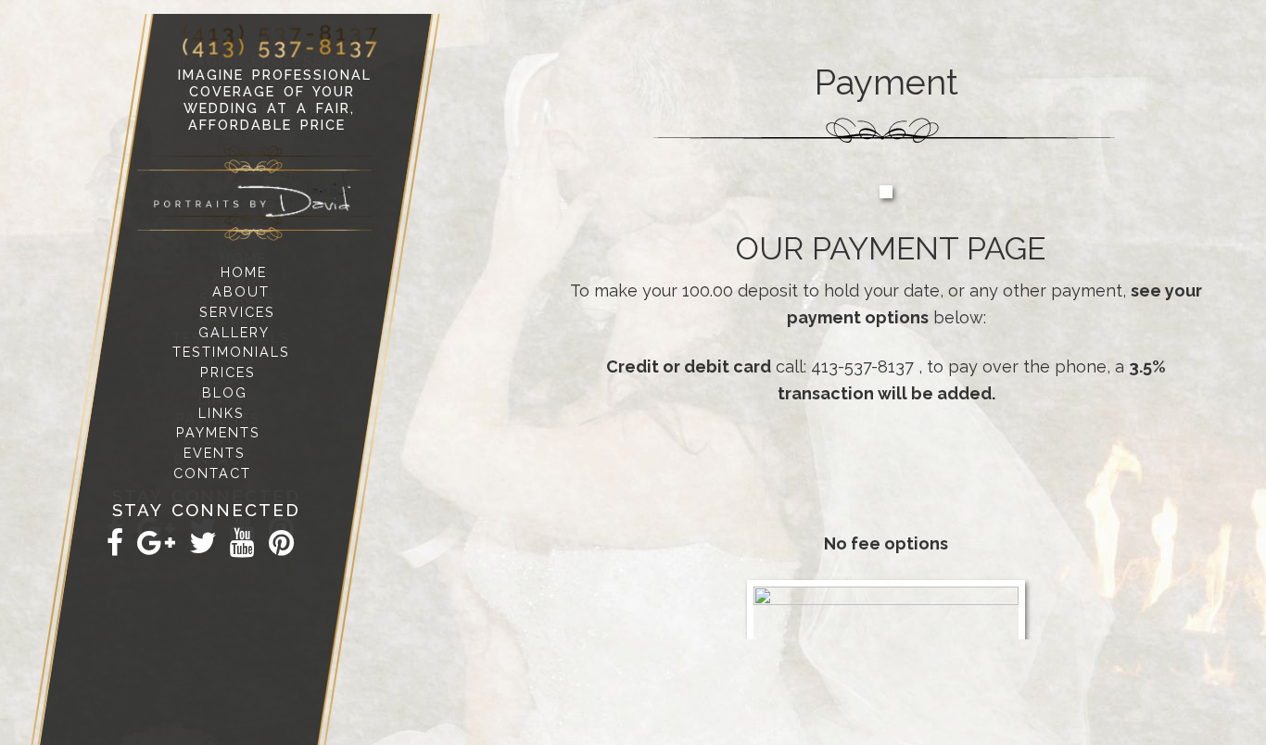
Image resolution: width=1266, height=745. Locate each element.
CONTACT (212, 473)
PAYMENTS (218, 432)
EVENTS (215, 453)
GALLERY (234, 332)
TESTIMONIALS (231, 352)
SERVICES (237, 312)
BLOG (224, 392)
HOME (244, 271)
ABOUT (241, 291)
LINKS (221, 412)
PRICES (228, 372)
